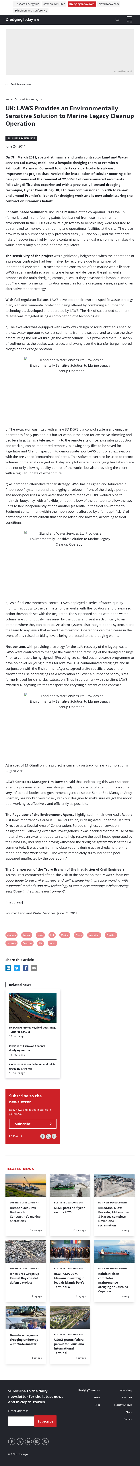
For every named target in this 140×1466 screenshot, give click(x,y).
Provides (110, 935)
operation (94, 935)
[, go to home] (22, 19)
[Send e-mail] (36, 1441)
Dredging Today (28, 99)
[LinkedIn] (54, 1136)
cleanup (11, 935)
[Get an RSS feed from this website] (45, 1441)
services (11, 943)
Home (9, 99)
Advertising (126, 1390)
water (52, 943)
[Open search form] (117, 20)
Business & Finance (21, 138)
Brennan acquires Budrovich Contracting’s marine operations (25, 1214)
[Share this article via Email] (34, 968)
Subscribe (23, 1124)
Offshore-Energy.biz (27, 4)
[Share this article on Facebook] (25, 968)
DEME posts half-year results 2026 (69, 1210)
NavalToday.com (109, 4)
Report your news (123, 1404)
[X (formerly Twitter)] (48, 1136)
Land (40, 935)
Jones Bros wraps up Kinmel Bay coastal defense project (24, 1278)
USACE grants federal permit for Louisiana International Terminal (69, 1346)
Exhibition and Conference (31, 10)
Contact (128, 1419)
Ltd (52, 935)
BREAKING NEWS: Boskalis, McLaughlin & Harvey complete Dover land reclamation (113, 1216)
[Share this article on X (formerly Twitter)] (17, 968)
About (129, 1412)
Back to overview (20, 84)
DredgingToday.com (81, 4)
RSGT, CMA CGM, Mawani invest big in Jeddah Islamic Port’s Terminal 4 (69, 1280)
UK (41, 943)
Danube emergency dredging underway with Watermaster (24, 1339)
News (79, 935)
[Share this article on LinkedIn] (8, 968)
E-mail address (18, 1411)
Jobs (98, 1404)
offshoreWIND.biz (54, 4)
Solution (27, 943)
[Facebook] (42, 1136)
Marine (65, 935)
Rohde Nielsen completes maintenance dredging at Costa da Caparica (113, 1282)
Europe (26, 935)
